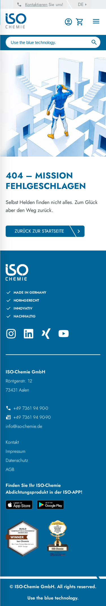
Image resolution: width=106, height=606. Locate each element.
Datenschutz (17, 460)
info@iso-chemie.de (24, 426)
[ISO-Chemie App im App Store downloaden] (19, 505)
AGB (10, 469)
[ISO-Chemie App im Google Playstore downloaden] (50, 505)
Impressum (15, 451)
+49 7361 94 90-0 (30, 408)
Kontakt (12, 442)
